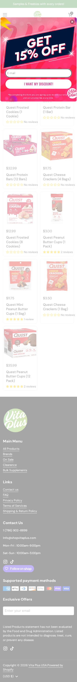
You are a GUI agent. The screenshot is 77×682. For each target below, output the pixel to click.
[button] (72, 21)
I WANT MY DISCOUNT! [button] (38, 83)
